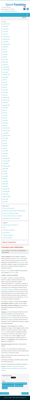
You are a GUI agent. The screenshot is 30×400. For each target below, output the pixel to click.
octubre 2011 (5, 102)
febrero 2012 (5, 92)
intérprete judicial (22, 368)
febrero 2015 (5, 26)
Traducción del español (8, 235)
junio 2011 (5, 112)
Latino (4, 227)
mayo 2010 (5, 145)
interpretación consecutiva (12, 366)
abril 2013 (5, 57)
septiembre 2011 (6, 105)
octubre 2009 (5, 163)
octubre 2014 (5, 29)
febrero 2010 (5, 153)
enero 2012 (5, 95)
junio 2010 (5, 143)
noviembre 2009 (6, 161)
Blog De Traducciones (9, 242)
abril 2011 (5, 117)
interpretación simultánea (6, 289)
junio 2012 (5, 82)
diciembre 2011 (6, 97)
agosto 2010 (5, 138)
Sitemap (6, 397)
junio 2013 (5, 51)
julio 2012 (5, 79)
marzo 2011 (5, 120)
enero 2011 (5, 125)
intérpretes (3, 370)
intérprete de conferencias (12, 368)
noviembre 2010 (6, 130)
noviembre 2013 (6, 39)
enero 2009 (5, 186)
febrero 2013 (5, 62)
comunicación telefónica (6, 315)
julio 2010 (5, 140)
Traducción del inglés (7, 237)
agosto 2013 (5, 46)
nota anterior (7, 270)
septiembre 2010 (6, 135)
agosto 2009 (5, 168)
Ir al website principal (6, 7)
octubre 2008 (5, 194)
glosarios (11, 317)
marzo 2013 (5, 59)
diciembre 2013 (6, 36)
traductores (21, 262)
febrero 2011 (5, 123)
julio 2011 (5, 110)
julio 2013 (5, 49)
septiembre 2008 (6, 196)
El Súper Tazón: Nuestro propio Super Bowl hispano (14, 210)
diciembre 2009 (6, 158)
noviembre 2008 (6, 191)
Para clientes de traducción (9, 230)
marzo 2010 (5, 150)
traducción (26, 297)
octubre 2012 (5, 72)
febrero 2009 (5, 183)
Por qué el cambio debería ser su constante (12, 215)
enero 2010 (5, 156)
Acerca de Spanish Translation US (10, 225)
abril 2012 (5, 87)
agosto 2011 (5, 107)
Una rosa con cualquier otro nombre (10, 213)
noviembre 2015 (6, 24)
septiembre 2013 (6, 44)
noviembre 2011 (6, 100)
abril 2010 (5, 148)
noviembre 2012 (6, 69)
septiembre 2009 (6, 166)
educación (3, 331)
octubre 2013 (5, 41)
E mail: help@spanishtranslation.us (9, 11)
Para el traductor (6, 232)
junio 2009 (5, 173)
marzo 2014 (5, 31)
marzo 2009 (5, 181)
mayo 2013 (5, 54)
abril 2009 (5, 178)
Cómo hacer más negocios (8, 208)
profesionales (12, 272)
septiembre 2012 (6, 74)
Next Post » (25, 393)
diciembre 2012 (6, 67)
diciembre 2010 (6, 128)
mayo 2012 (5, 84)
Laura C (15, 250)
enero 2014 (5, 34)
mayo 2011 (5, 115)
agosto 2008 (5, 199)
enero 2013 (5, 64)
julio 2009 (5, 171)
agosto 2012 (5, 77)
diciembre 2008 (6, 189)
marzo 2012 (5, 90)
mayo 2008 (5, 201)
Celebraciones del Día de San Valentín (11, 218)
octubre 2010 (5, 133)
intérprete (18, 258)
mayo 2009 (5, 176)
